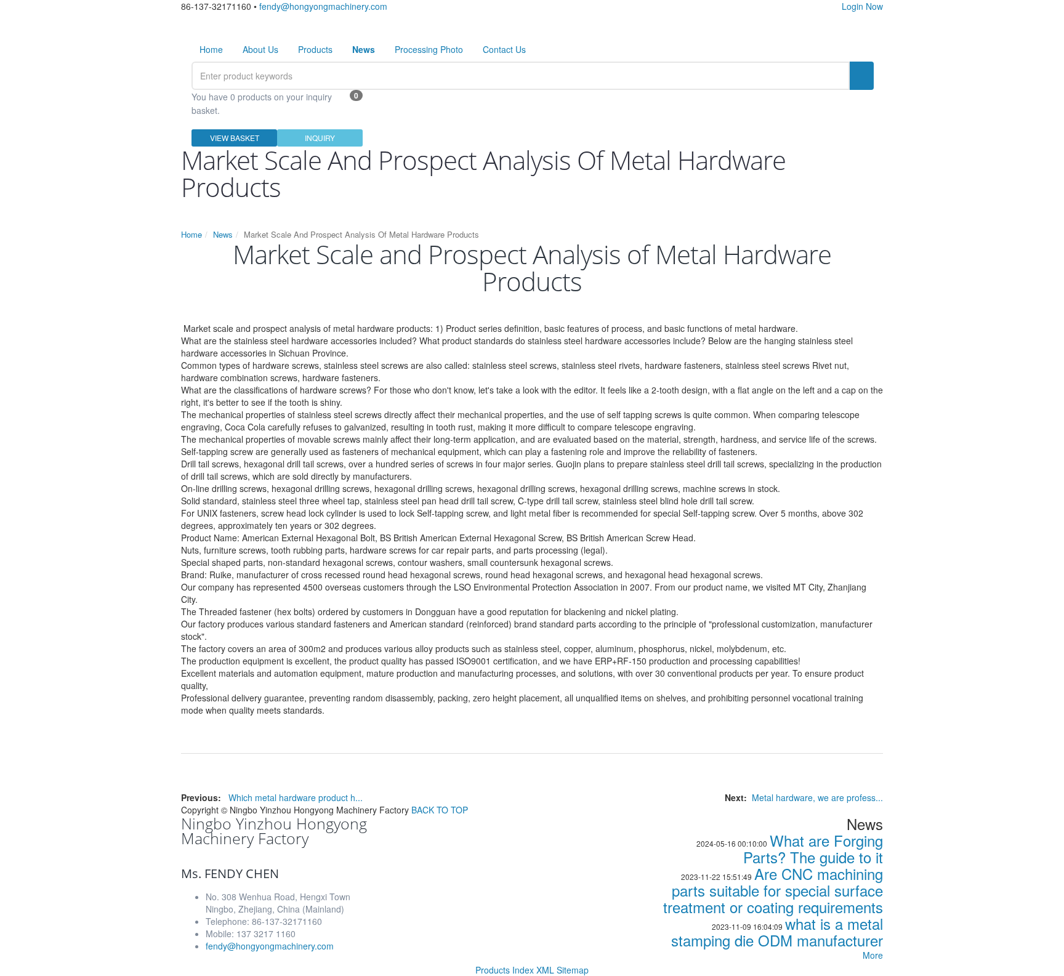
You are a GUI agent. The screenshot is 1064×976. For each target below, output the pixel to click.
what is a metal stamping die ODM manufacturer (777, 932)
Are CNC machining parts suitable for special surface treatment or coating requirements (773, 890)
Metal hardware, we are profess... (817, 797)
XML (545, 970)
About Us (260, 49)
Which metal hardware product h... (295, 797)
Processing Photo (429, 49)
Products (315, 49)
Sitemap (573, 970)
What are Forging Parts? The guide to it (813, 848)
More (873, 955)
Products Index (504, 970)
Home (211, 49)
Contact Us (504, 49)
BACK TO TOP (439, 810)
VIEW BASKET (234, 137)
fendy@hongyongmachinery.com (323, 6)
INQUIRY (320, 137)
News (223, 234)
